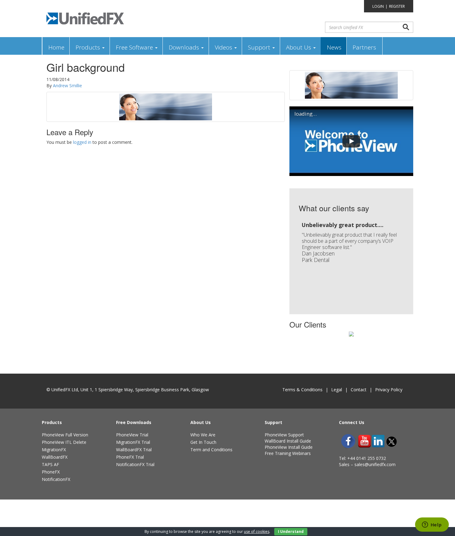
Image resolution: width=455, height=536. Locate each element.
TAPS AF (50, 464)
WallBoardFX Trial (134, 449)
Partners (364, 47)
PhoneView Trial (132, 435)
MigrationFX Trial (133, 442)
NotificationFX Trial (135, 464)
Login (378, 6)
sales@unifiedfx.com (375, 464)
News (334, 47)
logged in (82, 142)
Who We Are (202, 435)
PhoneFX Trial (130, 457)
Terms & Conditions (302, 389)
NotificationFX (56, 479)
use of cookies (256, 531)
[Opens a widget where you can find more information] (432, 525)
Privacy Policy (388, 389)
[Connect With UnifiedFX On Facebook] (348, 441)
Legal (336, 389)
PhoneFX (51, 472)
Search (406, 27)
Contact (358, 389)
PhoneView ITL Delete (64, 442)
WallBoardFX (54, 457)
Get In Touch (203, 442)
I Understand (291, 531)
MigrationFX (54, 449)
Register (397, 6)
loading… (305, 114)
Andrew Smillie (67, 85)
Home (56, 47)
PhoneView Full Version (65, 435)
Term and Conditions (211, 449)
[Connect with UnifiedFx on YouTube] (364, 441)
